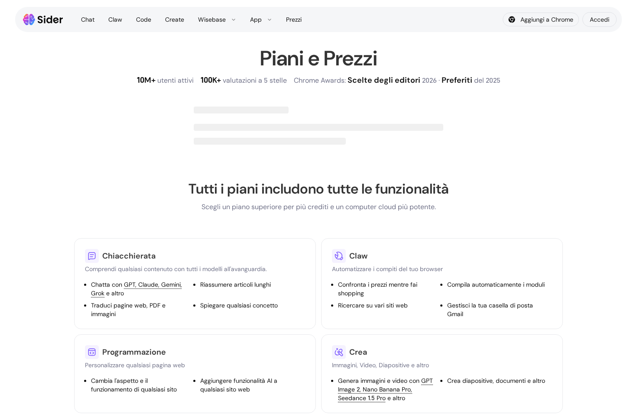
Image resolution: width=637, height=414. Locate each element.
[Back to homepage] (43, 19)
